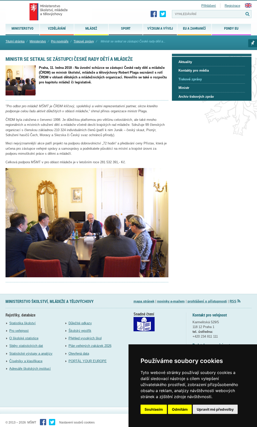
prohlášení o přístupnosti (207, 301)
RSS (233, 301)
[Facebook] (154, 14)
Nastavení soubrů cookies (77, 422)
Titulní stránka (15, 41)
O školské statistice (23, 338)
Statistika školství (22, 323)
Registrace (232, 6)
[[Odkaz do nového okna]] (144, 330)
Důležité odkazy (80, 323)
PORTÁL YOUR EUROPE (88, 361)
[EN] (248, 6)
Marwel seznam (252, 43)
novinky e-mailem (171, 301)
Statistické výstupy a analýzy (30, 353)
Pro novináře (60, 41)
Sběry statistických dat (26, 346)
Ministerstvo (38, 41)
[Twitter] (163, 14)
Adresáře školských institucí (30, 368)
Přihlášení (208, 6)
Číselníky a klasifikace (25, 361)
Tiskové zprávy (84, 41)
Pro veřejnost (19, 331)
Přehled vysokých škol (85, 338)
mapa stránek (144, 301)
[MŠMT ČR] (49, 11)
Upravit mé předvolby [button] (215, 409)
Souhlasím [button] (154, 409)
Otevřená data (79, 353)
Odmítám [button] (180, 409)
